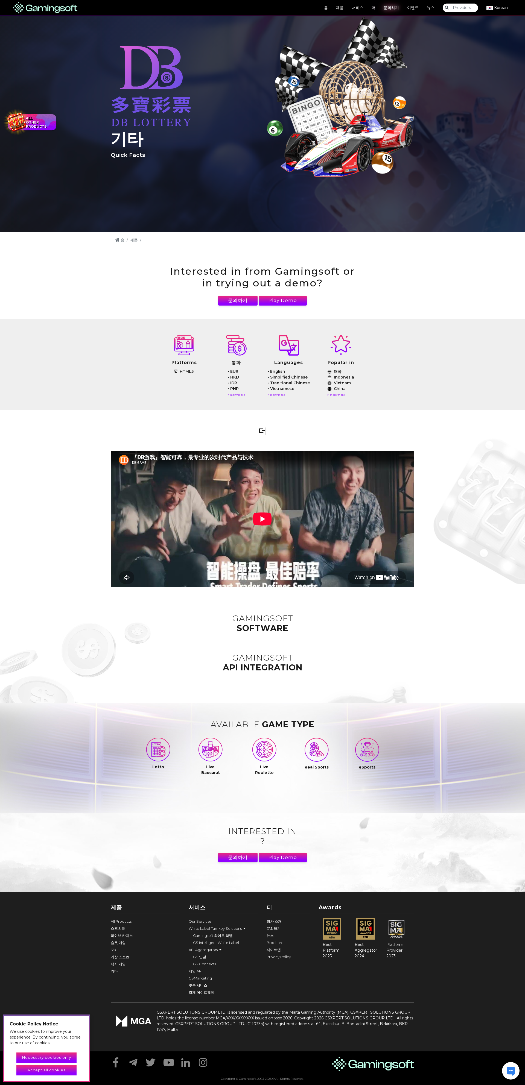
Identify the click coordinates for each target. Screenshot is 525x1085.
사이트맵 (274, 950)
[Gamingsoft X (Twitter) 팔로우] (151, 1060)
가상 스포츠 (120, 957)
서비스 (357, 7)
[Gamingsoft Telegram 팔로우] (133, 1060)
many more (237, 394)
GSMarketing (200, 978)
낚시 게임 (118, 964)
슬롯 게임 (118, 942)
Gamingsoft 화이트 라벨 (213, 935)
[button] (223, 928)
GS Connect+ (205, 964)
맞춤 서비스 (198, 985)
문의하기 (391, 7)
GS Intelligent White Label (216, 942)
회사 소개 (274, 921)
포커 (114, 950)
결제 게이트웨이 (201, 992)
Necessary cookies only (46, 1057)
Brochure (275, 942)
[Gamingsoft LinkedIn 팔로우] (186, 1060)
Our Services (200, 921)
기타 (114, 971)
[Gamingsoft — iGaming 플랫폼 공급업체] (45, 7)
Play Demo (283, 300)
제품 (340, 7)
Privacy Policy (279, 957)
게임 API (195, 971)
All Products (121, 921)
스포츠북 (118, 928)
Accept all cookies (46, 1070)
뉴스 (430, 7)
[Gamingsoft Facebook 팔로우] (116, 1060)
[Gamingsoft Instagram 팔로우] (203, 1060)
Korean (500, 7)
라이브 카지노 (122, 935)
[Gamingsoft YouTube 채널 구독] (168, 1060)
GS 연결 (199, 957)
